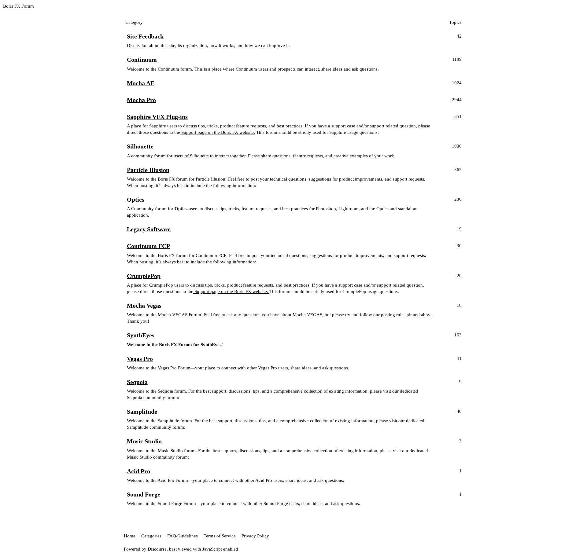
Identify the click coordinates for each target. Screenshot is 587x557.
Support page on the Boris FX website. (217, 132)
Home (129, 535)
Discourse (157, 549)
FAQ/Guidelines (182, 535)
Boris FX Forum (18, 6)
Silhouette (199, 155)
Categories (151, 535)
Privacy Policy (255, 535)
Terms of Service (220, 535)
